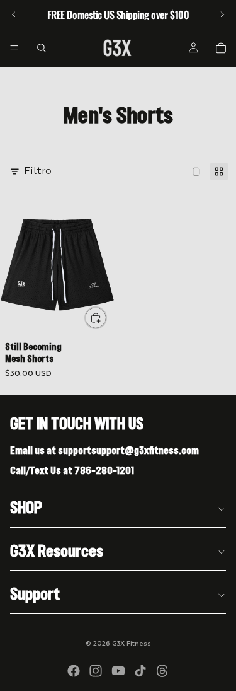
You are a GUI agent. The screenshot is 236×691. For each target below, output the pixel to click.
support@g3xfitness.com (145, 450)
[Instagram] (95, 670)
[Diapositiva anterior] (14, 14)
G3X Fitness (131, 644)
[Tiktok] (140, 670)
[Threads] (162, 670)
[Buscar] (41, 48)
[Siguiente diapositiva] (222, 14)
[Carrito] (221, 48)
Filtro (38, 171)
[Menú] (14, 47)
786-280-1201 (104, 471)
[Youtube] (118, 670)
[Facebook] (73, 670)
